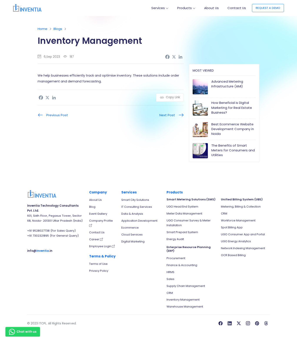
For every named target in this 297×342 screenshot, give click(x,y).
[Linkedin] (180, 57)
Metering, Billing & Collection (241, 206)
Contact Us (236, 8)
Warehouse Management (185, 306)
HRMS (170, 272)
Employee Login (100, 246)
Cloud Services (132, 234)
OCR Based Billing (233, 255)
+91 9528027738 (38, 231)
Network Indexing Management (243, 248)
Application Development (139, 221)
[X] (174, 57)
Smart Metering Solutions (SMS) (191, 199)
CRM (170, 293)
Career (94, 239)
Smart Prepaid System (182, 232)
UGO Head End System (182, 206)
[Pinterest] (257, 323)
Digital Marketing (133, 241)
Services (158, 8)
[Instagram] (248, 323)
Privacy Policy (98, 271)
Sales (170, 279)
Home (42, 28)
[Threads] (266, 323)
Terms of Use (98, 264)
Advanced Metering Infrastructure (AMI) (227, 83)
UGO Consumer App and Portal (243, 234)
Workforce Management (238, 220)
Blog (92, 207)
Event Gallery (98, 214)
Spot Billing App (232, 227)
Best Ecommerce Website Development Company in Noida (232, 129)
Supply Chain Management (186, 286)
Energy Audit (175, 239)
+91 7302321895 (38, 236)
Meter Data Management (184, 213)
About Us (211, 8)
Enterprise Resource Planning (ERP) (189, 249)
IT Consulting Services (136, 207)
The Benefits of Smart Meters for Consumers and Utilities (233, 150)
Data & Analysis (132, 214)
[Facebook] (167, 57)
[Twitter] (238, 323)
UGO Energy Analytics (236, 241)
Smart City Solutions (135, 200)
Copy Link (172, 97)
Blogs (57, 28)
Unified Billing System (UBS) (242, 199)
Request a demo (268, 8)
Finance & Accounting (182, 265)
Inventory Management (183, 299)
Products (184, 8)
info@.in (39, 251)
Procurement (176, 258)
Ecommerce (130, 227)
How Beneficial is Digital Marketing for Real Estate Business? (231, 107)
